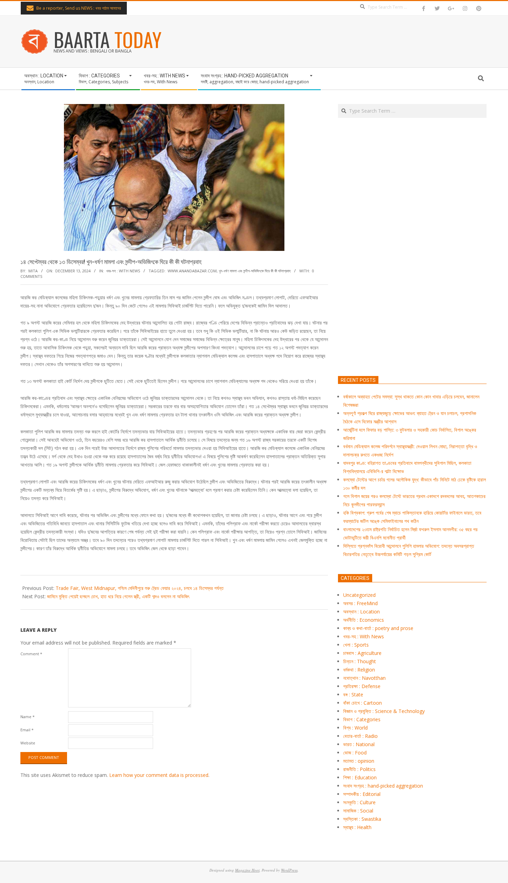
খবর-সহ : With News (123, 270)
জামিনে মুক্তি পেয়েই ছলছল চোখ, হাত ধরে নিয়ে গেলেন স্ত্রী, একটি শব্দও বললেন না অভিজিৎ (118, 596)
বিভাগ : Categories (361, 719)
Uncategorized (359, 595)
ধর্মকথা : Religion (359, 669)
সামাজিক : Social (358, 810)
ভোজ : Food (355, 752)
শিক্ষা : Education (360, 777)
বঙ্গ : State (353, 694)
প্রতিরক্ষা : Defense (361, 686)
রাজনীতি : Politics (359, 769)
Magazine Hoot (247, 870)
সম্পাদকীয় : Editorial (361, 794)
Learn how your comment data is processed (158, 775)
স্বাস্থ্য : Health (357, 827)
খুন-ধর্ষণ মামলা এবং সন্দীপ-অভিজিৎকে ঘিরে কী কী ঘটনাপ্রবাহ (255, 270)
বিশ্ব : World (355, 727)
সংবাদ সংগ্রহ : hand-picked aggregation (383, 785)
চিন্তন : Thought (359, 661)
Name (27, 716)
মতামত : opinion (358, 761)
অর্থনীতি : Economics (363, 620)
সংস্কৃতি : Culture (359, 802)
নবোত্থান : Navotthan (364, 678)
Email (27, 729)
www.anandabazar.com (192, 270)
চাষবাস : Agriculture (362, 653)
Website (27, 742)
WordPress (289, 870)
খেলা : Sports (356, 644)
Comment (31, 653)
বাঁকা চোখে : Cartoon (362, 702)
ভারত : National (359, 744)
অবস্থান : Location (361, 611)
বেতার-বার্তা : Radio (360, 736)
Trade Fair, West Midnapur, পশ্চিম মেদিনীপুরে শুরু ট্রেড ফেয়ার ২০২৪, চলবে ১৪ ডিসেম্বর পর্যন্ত (140, 588)
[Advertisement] (412, 279)
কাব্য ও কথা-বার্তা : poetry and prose (378, 628)
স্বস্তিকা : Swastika (362, 819)
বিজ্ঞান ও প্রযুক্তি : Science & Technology (384, 711)
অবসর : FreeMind (360, 603)
